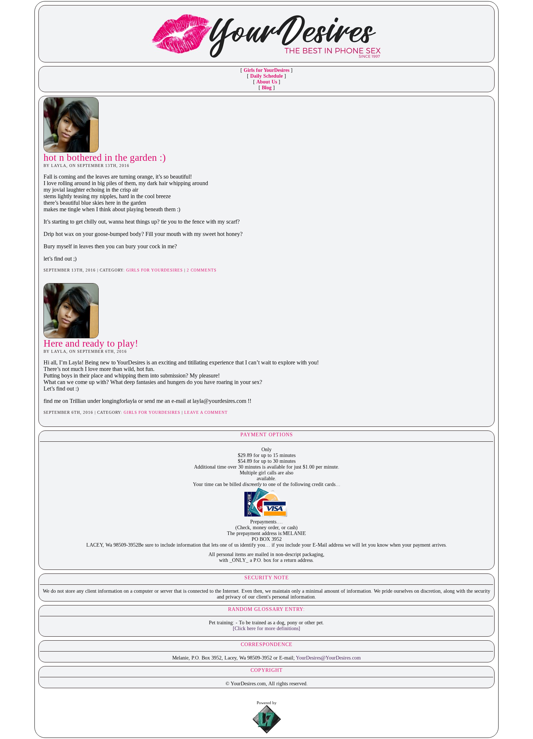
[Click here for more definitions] (266, 628)
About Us (266, 82)
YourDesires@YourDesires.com (328, 658)
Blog (267, 87)
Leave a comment (206, 412)
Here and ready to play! (91, 343)
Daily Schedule (266, 76)
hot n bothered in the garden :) (105, 157)
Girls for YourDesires (266, 70)
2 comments (201, 270)
